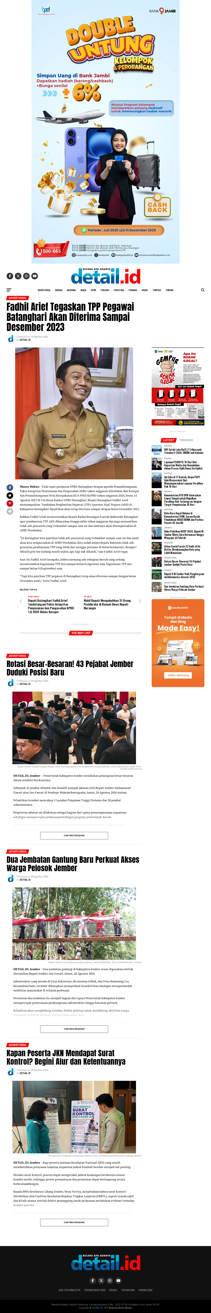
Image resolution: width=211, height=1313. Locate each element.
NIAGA (83, 290)
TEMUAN (169, 290)
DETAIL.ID (25, 340)
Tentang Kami (128, 1290)
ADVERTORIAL (44, 290)
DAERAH (58, 290)
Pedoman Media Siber (95, 1290)
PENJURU (105, 290)
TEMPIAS (157, 290)
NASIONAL (71, 290)
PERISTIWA (119, 290)
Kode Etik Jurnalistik (69, 1290)
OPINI (93, 290)
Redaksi (113, 1290)
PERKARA (133, 290)
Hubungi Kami (145, 1290)
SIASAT (145, 290)
